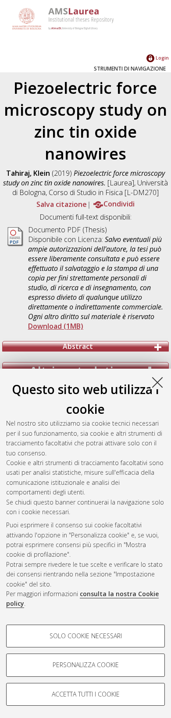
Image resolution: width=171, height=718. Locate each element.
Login (161, 57)
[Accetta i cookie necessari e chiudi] (157, 382)
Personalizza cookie (86, 665)
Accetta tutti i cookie (86, 694)
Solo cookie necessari (86, 636)
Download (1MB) (55, 326)
